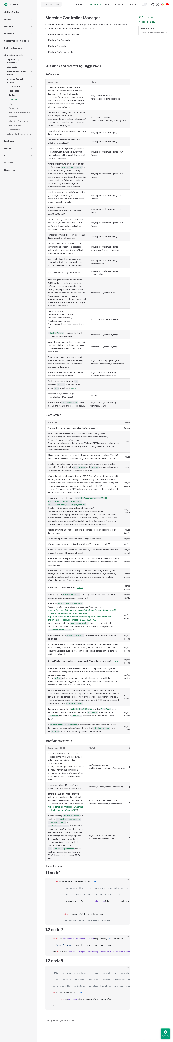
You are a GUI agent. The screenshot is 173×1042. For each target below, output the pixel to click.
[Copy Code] (125, 882)
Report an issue (149, 22)
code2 (80, 587)
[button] (31, 12)
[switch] (144, 4)
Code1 (73, 388)
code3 (115, 661)
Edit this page (148, 17)
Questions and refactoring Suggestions (155, 33)
